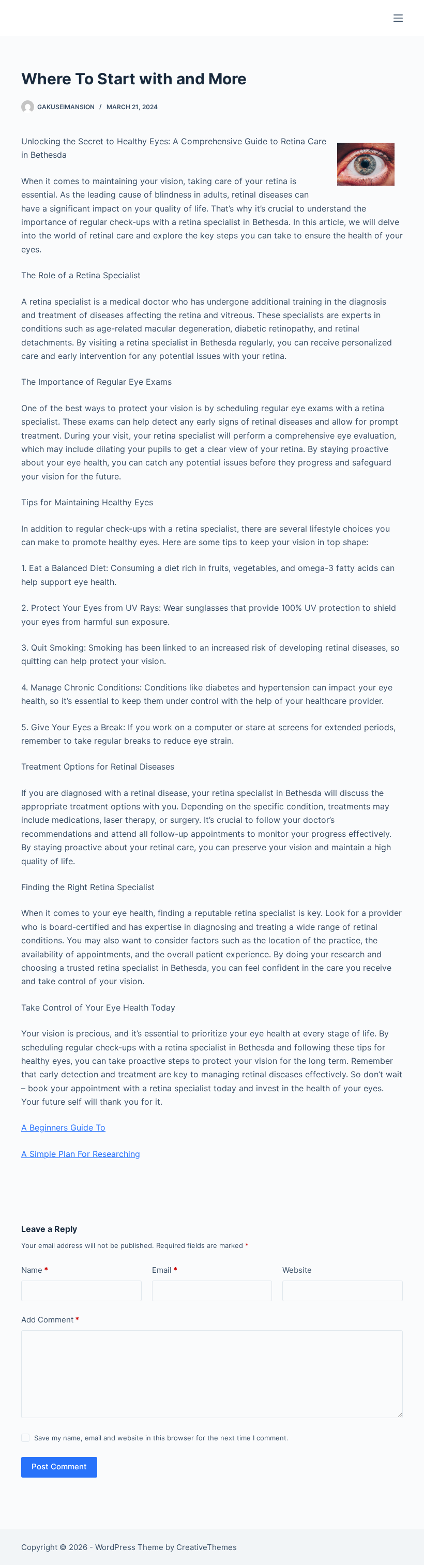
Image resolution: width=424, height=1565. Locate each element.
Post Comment (59, 1466)
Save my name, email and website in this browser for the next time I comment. (161, 1438)
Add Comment (50, 1320)
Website (297, 1270)
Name (34, 1270)
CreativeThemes (206, 1547)
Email (164, 1270)
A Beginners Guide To (63, 1127)
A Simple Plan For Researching (80, 1154)
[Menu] (398, 18)
